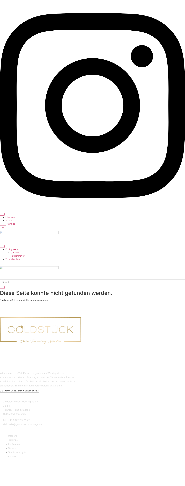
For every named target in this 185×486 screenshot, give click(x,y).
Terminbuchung (13, 259)
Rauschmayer (18, 255)
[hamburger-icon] (2, 214)
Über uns (10, 217)
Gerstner (15, 252)
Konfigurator (11, 249)
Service (9, 220)
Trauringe (10, 223)
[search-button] (2, 287)
